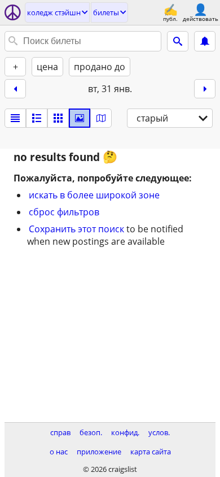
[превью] (36, 118)
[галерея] (79, 118)
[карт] (101, 118)
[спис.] (15, 118)
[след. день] (204, 88)
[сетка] (58, 118)
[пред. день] (15, 88)
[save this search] (204, 41)
